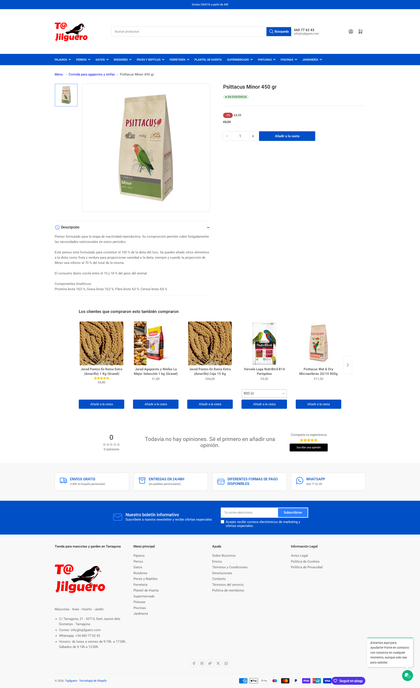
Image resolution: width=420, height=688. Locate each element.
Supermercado (238, 59)
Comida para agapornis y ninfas (92, 74)
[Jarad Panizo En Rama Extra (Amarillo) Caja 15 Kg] (210, 343)
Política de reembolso (228, 590)
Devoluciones (222, 573)
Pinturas (265, 59)
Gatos (100, 59)
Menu (59, 74)
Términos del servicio (228, 585)
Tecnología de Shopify (93, 680)
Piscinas (287, 59)
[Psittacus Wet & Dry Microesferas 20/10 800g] (318, 343)
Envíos (217, 561)
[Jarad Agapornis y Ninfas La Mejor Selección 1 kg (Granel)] (155, 343)
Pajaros (61, 59)
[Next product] (347, 365)
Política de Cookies (305, 561)
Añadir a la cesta (101, 404)
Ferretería (178, 59)
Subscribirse (293, 512)
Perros (81, 59)
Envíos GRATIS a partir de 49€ (210, 4)
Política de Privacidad (306, 567)
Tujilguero (71, 680)
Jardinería (310, 59)
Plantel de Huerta (208, 59)
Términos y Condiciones (230, 567)
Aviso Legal (299, 556)
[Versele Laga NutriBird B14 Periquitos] (264, 343)
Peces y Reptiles (149, 59)
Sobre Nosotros (224, 556)
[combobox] (201, 31)
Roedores (121, 59)
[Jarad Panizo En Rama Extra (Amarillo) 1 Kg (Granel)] (101, 343)
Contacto (219, 579)
